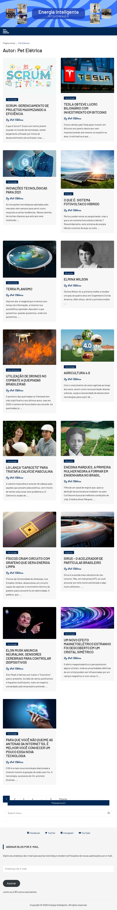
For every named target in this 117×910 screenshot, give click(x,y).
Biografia (69, 273)
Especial (69, 552)
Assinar (11, 883)
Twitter (51, 832)
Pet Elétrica (16, 120)
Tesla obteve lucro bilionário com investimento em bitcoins (85, 108)
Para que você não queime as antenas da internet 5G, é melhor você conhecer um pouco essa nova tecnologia (29, 748)
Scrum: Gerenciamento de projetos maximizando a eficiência (27, 110)
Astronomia (12, 283)
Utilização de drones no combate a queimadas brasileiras (26, 380)
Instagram (68, 832)
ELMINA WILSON (76, 279)
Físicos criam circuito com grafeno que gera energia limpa (28, 562)
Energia (68, 194)
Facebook (34, 832)
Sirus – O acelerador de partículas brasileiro (83, 560)
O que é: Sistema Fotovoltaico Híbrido (81, 202)
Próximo (63, 799)
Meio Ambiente (13, 370)
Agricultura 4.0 (77, 373)
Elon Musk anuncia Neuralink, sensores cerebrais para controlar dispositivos (28, 656)
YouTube (85, 832)
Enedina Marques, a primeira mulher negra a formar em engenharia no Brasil (87, 471)
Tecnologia (12, 100)
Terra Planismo (19, 289)
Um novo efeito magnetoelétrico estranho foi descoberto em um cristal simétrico (87, 646)
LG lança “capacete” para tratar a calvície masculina (29, 469)
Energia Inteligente (58, 12)
